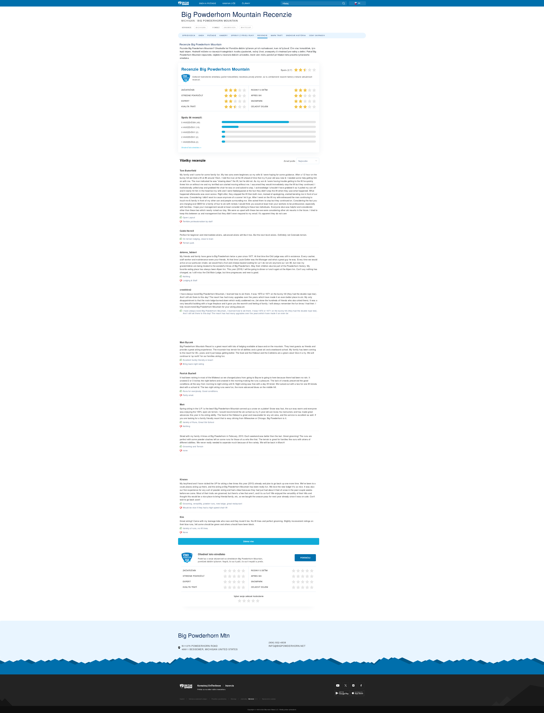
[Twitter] (346, 685)
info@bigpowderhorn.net (287, 645)
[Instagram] (353, 685)
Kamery (224, 35)
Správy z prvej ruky (242, 35)
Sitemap (233, 699)
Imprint (182, 699)
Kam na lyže (229, 3)
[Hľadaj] (343, 3)
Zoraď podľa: (290, 161)
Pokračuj (305, 557)
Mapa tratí (277, 35)
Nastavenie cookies (269, 699)
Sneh (201, 35)
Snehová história (296, 35)
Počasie (211, 35)
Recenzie (262, 35)
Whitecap (246, 27)
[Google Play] (342, 692)
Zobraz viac (248, 541)
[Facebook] (361, 685)
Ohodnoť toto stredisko (190, 147)
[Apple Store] (357, 692)
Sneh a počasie (207, 3)
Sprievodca (188, 35)
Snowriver (230, 27)
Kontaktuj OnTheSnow (209, 685)
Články (246, 3)
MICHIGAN (188, 20)
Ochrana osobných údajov (198, 699)
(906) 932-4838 (277, 642)
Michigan (201, 27)
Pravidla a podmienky (219, 699)
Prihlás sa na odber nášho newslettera (211, 689)
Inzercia (229, 685)
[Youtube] (338, 685)
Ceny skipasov (317, 35)
